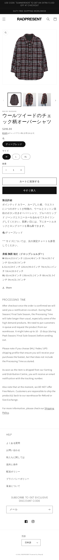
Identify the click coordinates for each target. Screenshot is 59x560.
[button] (3, 19)
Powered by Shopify (36, 554)
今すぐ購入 (29, 190)
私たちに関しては (15, 457)
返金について (13, 486)
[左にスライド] (3, 100)
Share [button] (9, 287)
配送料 (4, 133)
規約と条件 (12, 464)
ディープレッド (14, 144)
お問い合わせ (13, 450)
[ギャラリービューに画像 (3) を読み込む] (44, 99)
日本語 (28, 542)
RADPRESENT (25, 554)
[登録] (49, 509)
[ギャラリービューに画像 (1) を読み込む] (14, 99)
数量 (4, 163)
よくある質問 (13, 443)
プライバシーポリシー (17, 478)
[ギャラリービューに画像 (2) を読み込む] (29, 99)
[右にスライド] (55, 100)
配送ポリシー (13, 471)
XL (26, 156)
